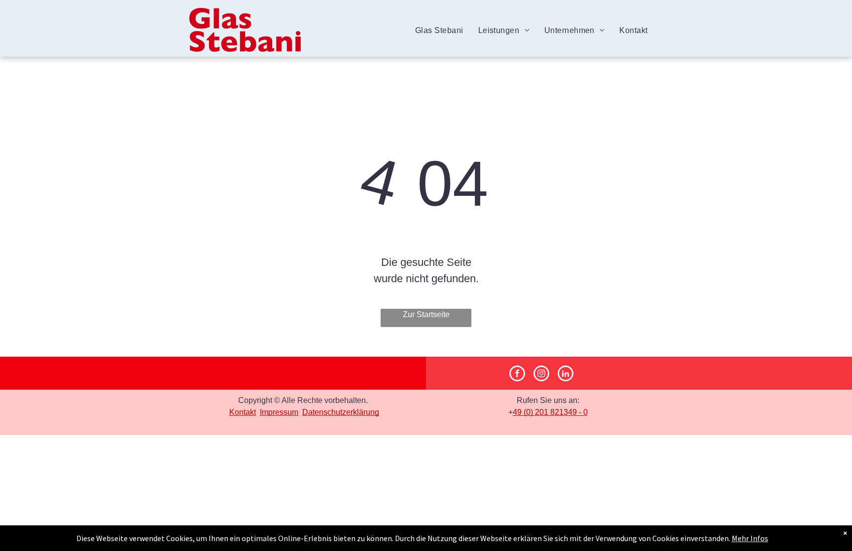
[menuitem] (439, 31)
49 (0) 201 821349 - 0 (550, 412)
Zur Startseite (426, 314)
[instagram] (541, 375)
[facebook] (517, 375)
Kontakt (242, 412)
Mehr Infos (750, 538)
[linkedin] (565, 375)
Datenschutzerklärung (340, 412)
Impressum (279, 412)
